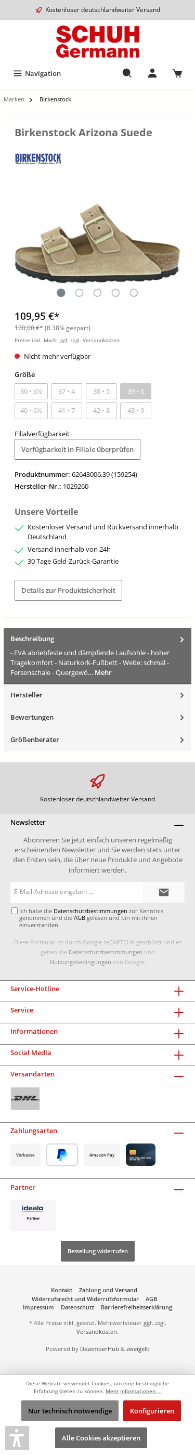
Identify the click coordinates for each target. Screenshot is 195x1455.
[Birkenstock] (38, 158)
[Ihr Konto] (152, 73)
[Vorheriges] (22, 244)
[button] (17, 1438)
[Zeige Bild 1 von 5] (61, 293)
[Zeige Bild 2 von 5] (79, 293)
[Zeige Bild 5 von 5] (133, 293)
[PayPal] (62, 1154)
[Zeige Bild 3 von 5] (97, 293)
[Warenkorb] (177, 73)
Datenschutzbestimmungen (105, 952)
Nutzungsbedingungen (80, 962)
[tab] (97, 656)
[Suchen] (127, 73)
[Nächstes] (172, 244)
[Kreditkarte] (140, 1154)
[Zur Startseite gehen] (97, 41)
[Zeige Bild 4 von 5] (115, 293)
